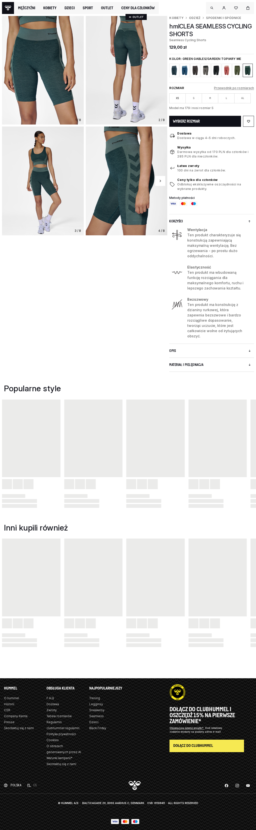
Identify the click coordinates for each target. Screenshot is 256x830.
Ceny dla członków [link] (138, 8)
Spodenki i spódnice (223, 18)
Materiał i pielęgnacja (186, 365)
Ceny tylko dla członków (197, 180)
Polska (15, 785)
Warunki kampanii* (59, 758)
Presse (9, 722)
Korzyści (176, 221)
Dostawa (184, 133)
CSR (7, 710)
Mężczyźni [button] (26, 8)
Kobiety (176, 18)
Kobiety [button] (49, 8)
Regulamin (54, 722)
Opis (172, 351)
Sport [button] (88, 8)
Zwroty (51, 710)
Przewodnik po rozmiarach (234, 88)
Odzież (194, 18)
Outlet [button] (107, 8)
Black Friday (97, 728)
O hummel (11, 698)
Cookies (52, 740)
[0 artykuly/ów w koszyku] (248, 8)
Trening (94, 698)
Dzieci (93, 722)
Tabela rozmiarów (59, 716)
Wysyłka (184, 147)
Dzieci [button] (69, 8)
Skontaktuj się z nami (19, 728)
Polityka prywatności (61, 734)
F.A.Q (50, 698)
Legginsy (96, 704)
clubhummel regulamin (63, 728)
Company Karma (16, 716)
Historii (9, 704)
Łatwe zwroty (188, 166)
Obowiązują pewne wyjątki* (187, 727)
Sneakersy (96, 710)
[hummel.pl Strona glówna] (8, 8)
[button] (212, 8)
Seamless (96, 716)
